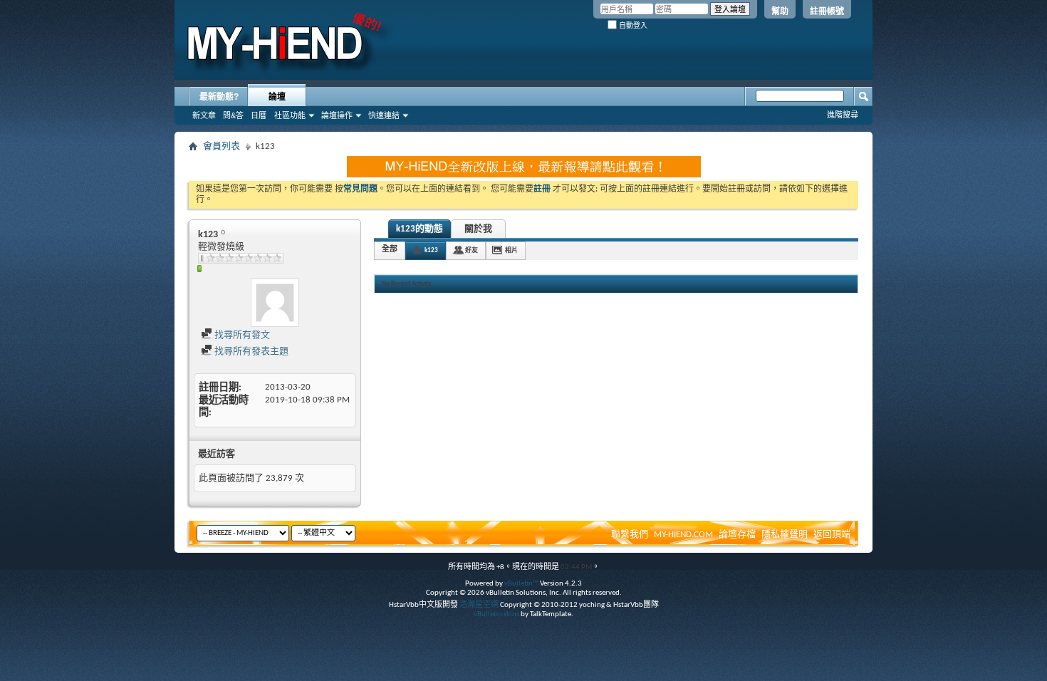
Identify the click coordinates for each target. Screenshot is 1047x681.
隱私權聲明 (784, 534)
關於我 (478, 229)
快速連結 (384, 115)
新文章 (204, 115)
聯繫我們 (629, 534)
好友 (471, 250)
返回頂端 (831, 534)
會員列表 (221, 146)
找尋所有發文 (241, 335)
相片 (511, 250)
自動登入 (632, 25)
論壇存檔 (737, 534)
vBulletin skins (496, 614)
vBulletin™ (521, 584)
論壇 (277, 97)
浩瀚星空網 (479, 605)
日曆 (258, 115)
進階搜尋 (842, 114)
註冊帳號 (827, 11)
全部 (389, 250)
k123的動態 (419, 229)
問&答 (233, 115)
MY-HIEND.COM (683, 534)
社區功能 (290, 115)
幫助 (779, 11)
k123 (431, 250)
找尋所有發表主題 (250, 351)
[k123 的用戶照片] (275, 302)
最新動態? (219, 97)
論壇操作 (337, 115)
